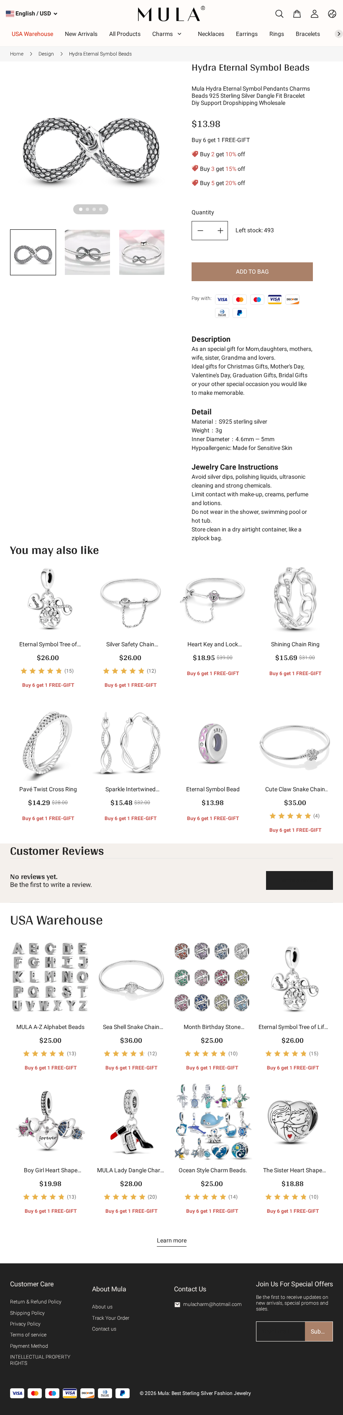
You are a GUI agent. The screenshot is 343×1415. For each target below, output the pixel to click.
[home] (171, 13)
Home (16, 54)
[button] (33, 252)
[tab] (80, 209)
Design (46, 54)
